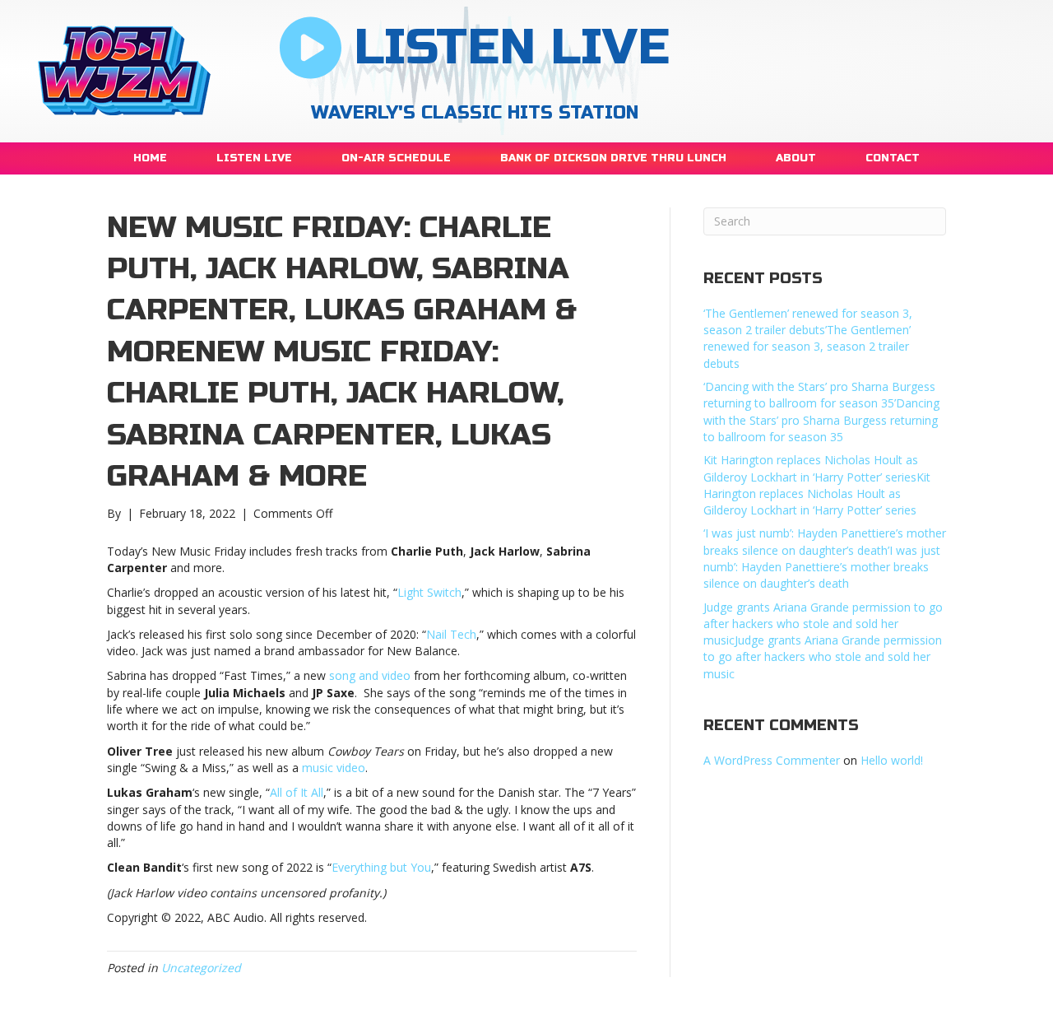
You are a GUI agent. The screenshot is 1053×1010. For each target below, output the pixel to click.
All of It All (296, 792)
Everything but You (381, 867)
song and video (370, 675)
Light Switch (429, 592)
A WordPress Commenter (771, 760)
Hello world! (891, 760)
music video (333, 767)
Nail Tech (451, 634)
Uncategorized (201, 967)
